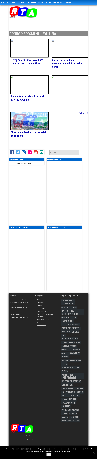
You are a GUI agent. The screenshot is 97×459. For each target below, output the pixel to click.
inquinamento (74, 350)
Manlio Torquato (71, 360)
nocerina (67, 384)
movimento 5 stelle (70, 367)
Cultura (48, 2)
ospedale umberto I (68, 388)
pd (62, 392)
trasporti (74, 417)
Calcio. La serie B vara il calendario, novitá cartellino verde (67, 63)
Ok (48, 455)
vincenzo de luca (74, 421)
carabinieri (67, 320)
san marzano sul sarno (70, 410)
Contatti (67, 2)
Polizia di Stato (74, 392)
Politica (4, 2)
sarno (64, 413)
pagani (80, 388)
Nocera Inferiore (69, 376)
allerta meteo (66, 307)
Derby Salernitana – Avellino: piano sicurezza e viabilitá (27, 61)
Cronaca (13, 2)
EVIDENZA (41, 311)
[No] (94, 452)
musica (64, 371)
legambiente (74, 353)
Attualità (22, 2)
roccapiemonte (68, 403)
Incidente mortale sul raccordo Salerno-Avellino (28, 97)
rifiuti (72, 399)
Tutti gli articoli (84, 113)
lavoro (63, 353)
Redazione (30, 435)
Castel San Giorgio (70, 324)
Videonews (57, 2)
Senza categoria (43, 319)
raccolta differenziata (70, 395)
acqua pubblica (67, 300)
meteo (64, 364)
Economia (32, 2)
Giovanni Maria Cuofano (69, 339)
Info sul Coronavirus (45, 314)
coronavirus (65, 332)
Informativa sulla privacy (19, 317)
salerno (65, 406)
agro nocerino (67, 303)
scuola (73, 413)
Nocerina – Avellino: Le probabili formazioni (29, 133)
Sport (40, 2)
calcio (73, 317)
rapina (64, 399)
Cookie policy (15, 315)
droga (75, 331)
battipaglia (65, 317)
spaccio (64, 417)
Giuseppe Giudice (68, 342)
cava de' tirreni (70, 328)
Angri (75, 307)
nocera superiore (71, 381)
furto (63, 335)
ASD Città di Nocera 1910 (69, 312)
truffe (63, 421)
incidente (64, 350)
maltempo (65, 357)
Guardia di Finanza (68, 346)
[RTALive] (28, 11)
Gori (78, 342)
